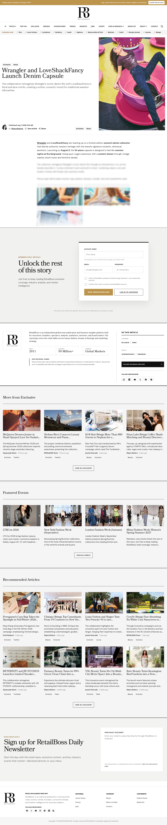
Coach (69, 32)
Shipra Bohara (17, 128)
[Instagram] (40, 810)
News (15, 64)
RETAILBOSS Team (51, 453)
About (142, 26)
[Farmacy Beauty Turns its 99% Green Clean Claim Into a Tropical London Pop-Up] (63, 657)
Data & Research (115, 26)
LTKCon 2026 (11, 530)
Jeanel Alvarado (91, 453)
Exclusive (35, 26)
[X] (31, 810)
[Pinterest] (44, 810)
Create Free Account (156, 2)
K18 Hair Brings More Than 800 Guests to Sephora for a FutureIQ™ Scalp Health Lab (103, 438)
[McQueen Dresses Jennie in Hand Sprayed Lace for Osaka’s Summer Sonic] (21, 420)
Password (119, 264)
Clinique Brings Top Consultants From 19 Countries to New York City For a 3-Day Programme (62, 620)
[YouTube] (36, 810)
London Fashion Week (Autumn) (103, 530)
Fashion (16, 457)
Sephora (80, 32)
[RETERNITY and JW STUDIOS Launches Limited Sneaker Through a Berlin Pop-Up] (21, 657)
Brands (46, 26)
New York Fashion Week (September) (57, 531)
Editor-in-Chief (111, 802)
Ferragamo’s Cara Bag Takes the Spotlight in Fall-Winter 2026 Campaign (21, 620)
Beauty (89, 457)
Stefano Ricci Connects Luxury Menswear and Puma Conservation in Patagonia (61, 438)
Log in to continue (129, 292)
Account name (90, 249)
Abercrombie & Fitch (95, 32)
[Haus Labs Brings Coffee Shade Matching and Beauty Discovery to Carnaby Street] (145, 420)
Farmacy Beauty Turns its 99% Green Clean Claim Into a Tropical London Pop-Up (61, 674)
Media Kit (132, 27)
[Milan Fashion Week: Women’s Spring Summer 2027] (145, 515)
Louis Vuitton (32, 32)
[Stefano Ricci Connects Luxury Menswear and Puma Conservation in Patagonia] (63, 420)
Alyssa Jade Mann (9, 453)
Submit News (142, 798)
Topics (12, 26)
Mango (158, 32)
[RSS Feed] (53, 810)
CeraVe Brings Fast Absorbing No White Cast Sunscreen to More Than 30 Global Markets (144, 620)
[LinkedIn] (49, 810)
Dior (20, 32)
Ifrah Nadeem (8, 635)
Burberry (58, 32)
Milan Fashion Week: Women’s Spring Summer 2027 (144, 531)
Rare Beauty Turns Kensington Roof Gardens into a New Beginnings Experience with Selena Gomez (144, 675)
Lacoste (148, 32)
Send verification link (98, 292)
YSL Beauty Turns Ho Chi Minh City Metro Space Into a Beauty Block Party (103, 674)
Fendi (121, 32)
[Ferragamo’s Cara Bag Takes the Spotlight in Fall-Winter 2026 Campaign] (21, 602)
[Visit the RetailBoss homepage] (12, 340)
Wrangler (41, 143)
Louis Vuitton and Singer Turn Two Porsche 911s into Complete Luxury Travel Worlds (103, 620)
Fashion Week (59, 26)
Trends (73, 26)
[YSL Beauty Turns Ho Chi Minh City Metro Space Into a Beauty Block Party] (104, 657)
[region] (82, 32)
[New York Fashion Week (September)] (63, 515)
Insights (83, 26)
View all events (83, 555)
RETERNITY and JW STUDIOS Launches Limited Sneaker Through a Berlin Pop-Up (21, 674)
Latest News (80, 798)
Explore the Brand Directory (134, 364)
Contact (154, 26)
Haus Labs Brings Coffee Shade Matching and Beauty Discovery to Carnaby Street (145, 438)
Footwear (17, 694)
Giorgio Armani (134, 32)
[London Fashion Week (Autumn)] (104, 515)
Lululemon (46, 32)
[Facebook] (27, 810)
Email (86, 264)
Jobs (93, 26)
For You (23, 26)
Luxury (98, 640)
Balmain (111, 32)
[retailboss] (83, 13)
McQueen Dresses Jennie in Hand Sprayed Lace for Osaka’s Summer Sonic (20, 438)
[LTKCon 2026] (21, 515)
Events (101, 26)
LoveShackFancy (128, 354)
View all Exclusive (83, 468)
